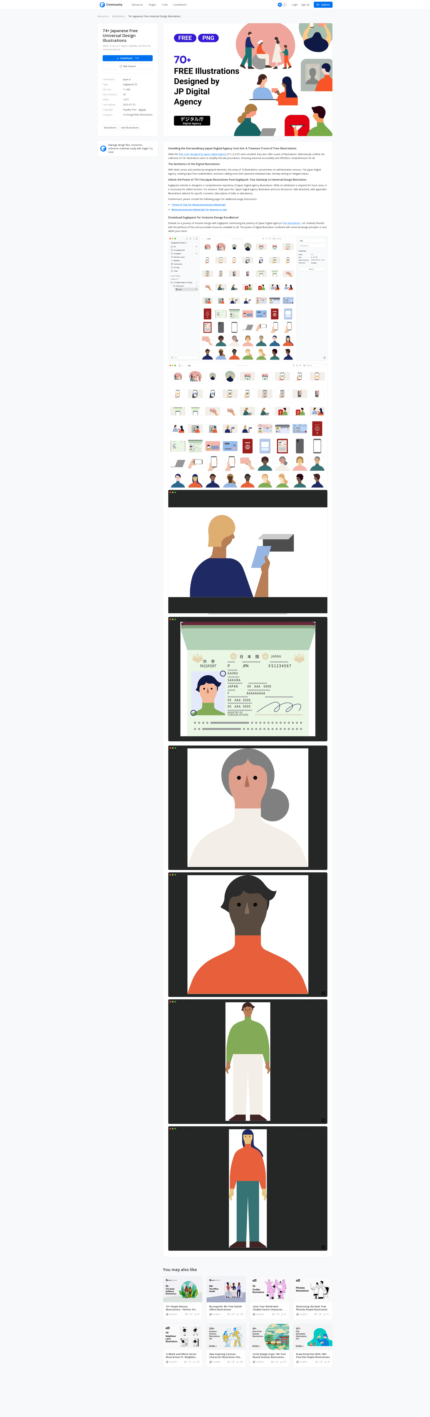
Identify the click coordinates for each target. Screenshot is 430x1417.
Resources (137, 4)
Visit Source (129, 66)
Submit (325, 4)
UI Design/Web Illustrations (138, 114)
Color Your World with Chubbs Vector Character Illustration (267, 1308)
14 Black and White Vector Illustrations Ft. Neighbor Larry (181, 1356)
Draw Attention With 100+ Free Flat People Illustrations (313, 1356)
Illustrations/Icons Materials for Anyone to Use (199, 209)
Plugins (152, 4)
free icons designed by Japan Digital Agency (202, 154)
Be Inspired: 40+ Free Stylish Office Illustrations (225, 1308)
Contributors (180, 4)
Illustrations (118, 16)
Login (295, 4)
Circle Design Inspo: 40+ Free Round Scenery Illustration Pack (269, 1356)
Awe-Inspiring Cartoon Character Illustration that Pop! (225, 1356)
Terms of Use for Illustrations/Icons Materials (198, 204)
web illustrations (130, 127)
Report (142, 109)
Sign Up (305, 4)
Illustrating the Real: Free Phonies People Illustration (312, 1308)
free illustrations (291, 223)
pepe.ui (127, 79)
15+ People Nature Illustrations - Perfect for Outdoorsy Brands (181, 1308)
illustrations (110, 127)
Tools (165, 4)
